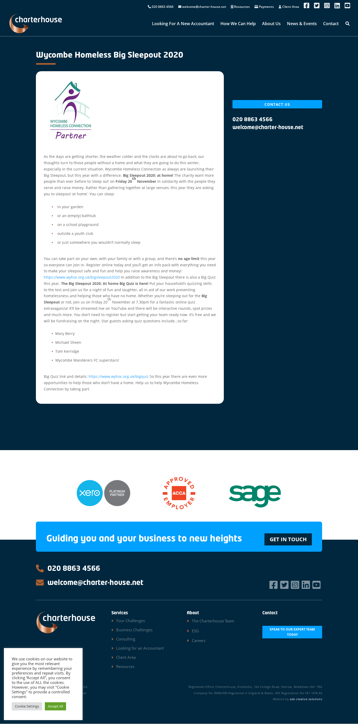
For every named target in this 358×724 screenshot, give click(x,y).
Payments (266, 7)
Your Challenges (130, 620)
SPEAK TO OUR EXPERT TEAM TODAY (292, 632)
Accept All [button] (55, 706)
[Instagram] (296, 584)
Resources (241, 7)
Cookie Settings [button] (27, 706)
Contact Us (277, 104)
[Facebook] (274, 584)
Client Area (290, 7)
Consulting (125, 639)
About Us (271, 24)
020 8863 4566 (162, 7)
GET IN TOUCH (288, 539)
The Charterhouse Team (213, 620)
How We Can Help (238, 24)
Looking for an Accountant (140, 648)
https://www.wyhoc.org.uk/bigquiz (119, 376)
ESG (195, 630)
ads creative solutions (306, 699)
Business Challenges (134, 629)
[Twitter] (285, 584)
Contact (331, 24)
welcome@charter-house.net (203, 7)
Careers (198, 640)
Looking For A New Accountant (183, 24)
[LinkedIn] (306, 584)
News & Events (302, 24)
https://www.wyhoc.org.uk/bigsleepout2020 (82, 277)
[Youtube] (317, 584)
